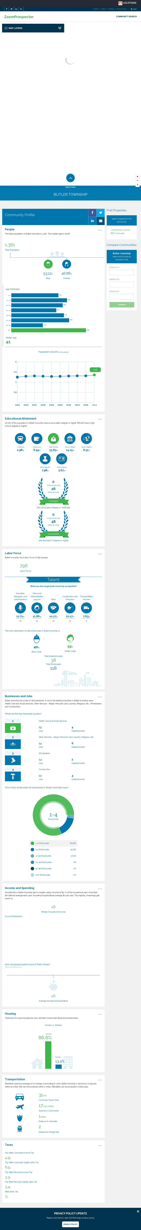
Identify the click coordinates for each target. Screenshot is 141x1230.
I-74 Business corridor (120, 230)
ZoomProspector (19, 17)
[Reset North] (137, 185)
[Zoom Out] (137, 181)
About (96, 9)
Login (135, 9)
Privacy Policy (122, 9)
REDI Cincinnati (117, 233)
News (103, 9)
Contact (111, 9)
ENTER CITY (114, 267)
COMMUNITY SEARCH (126, 16)
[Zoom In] (137, 177)
